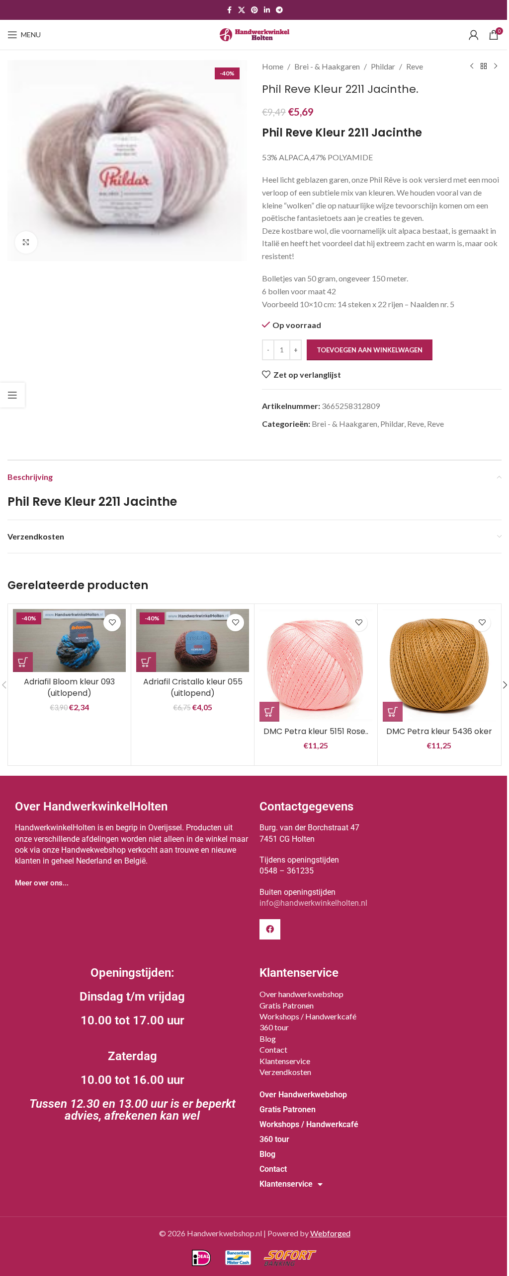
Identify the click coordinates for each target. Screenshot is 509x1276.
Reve (414, 66)
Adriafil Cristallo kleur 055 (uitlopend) (193, 687)
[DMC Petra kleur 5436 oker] (439, 665)
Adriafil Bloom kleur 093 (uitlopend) (69, 687)
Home (272, 66)
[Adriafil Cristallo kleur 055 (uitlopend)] (192, 640)
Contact (273, 1049)
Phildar (383, 66)
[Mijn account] (474, 35)
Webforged (330, 1233)
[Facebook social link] (229, 10)
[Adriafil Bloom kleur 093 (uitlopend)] (69, 640)
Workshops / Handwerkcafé (307, 1016)
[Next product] (496, 66)
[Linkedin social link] (267, 10)
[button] (23, 662)
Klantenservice (284, 1061)
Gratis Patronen (286, 1005)
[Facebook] (269, 929)
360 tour (274, 1027)
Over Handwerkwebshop (303, 1094)
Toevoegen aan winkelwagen (370, 350)
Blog (267, 1038)
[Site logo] (254, 33)
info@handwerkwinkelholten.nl (313, 903)
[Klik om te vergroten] (26, 242)
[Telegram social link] (279, 10)
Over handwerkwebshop (301, 994)
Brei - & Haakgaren (327, 66)
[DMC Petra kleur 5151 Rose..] (315, 665)
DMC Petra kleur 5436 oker (439, 731)
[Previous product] (472, 66)
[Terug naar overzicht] (484, 66)
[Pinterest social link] (254, 10)
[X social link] (241, 10)
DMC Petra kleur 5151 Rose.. (315, 731)
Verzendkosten (285, 1071)
